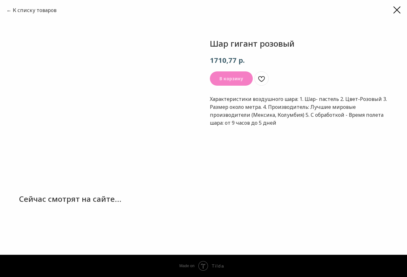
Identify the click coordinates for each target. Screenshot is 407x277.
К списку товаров (35, 10)
